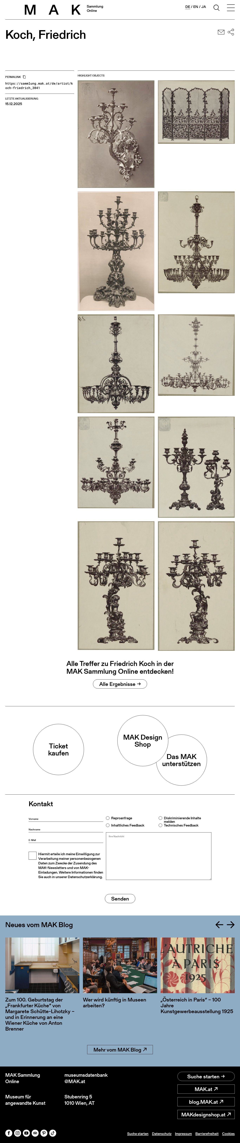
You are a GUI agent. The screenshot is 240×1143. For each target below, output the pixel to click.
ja (203, 6)
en (195, 6)
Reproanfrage (121, 818)
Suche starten (203, 1076)
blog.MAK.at (203, 1101)
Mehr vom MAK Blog (117, 1049)
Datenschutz (161, 1133)
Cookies (228, 1133)
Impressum (183, 1133)
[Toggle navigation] (231, 8)
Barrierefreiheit (207, 1133)
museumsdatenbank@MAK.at (86, 1078)
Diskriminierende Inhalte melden (182, 819)
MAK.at (203, 1089)
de (187, 6)
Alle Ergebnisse (117, 684)
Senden (120, 898)
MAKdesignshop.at (203, 1114)
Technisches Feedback (181, 825)
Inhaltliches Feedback (127, 825)
